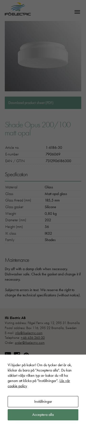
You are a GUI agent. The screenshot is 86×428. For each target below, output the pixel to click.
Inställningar (43, 401)
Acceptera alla (43, 414)
